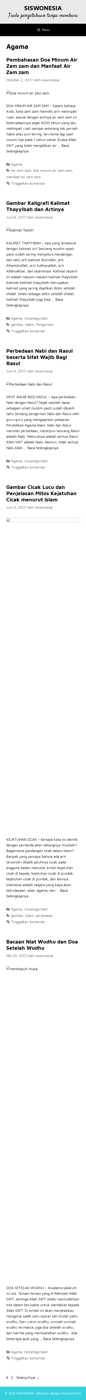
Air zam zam (21, 170)
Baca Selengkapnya (42, 448)
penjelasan (44, 916)
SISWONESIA (43, 7)
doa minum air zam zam (52, 170)
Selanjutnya (28, 1377)
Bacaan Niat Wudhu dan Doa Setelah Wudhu (42, 945)
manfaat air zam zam (23, 177)
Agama (16, 164)
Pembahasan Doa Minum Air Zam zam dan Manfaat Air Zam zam (41, 66)
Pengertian (44, 325)
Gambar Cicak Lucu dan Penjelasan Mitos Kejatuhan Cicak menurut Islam (41, 493)
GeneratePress (71, 1393)
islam (29, 325)
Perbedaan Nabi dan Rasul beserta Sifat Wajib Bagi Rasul (39, 357)
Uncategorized (35, 318)
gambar (17, 325)
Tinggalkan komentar (28, 183)
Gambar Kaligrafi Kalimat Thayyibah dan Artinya (38, 206)
